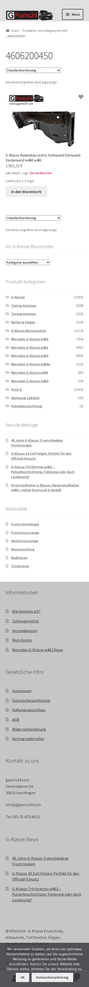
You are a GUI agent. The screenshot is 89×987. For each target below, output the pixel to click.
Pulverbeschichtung (26, 406)
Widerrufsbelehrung (29, 729)
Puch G (16, 389)
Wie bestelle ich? (26, 611)
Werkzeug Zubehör (25, 398)
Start (15, 30)
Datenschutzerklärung (31, 700)
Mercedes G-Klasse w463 (29, 355)
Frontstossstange (25, 532)
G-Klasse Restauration (28, 330)
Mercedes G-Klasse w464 (29, 381)
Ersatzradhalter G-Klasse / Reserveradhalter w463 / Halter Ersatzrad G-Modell (45, 487)
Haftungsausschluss (28, 709)
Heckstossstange (24, 541)
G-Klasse (18, 297)
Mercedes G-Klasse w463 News (37, 649)
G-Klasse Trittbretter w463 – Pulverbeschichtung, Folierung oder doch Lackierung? (42, 472)
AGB (15, 719)
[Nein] (82, 964)
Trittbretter (20, 566)
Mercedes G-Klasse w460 (29, 339)
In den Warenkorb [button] (26, 191)
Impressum (21, 690)
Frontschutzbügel (25, 524)
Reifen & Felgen (23, 322)
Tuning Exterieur (23, 305)
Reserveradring (22, 549)
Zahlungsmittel (25, 620)
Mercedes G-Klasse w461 (29, 347)
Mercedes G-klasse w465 (29, 372)
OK (23, 977)
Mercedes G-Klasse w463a (30, 364)
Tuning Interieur (23, 313)
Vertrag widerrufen (28, 738)
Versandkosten (40, 173)
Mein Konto (22, 640)
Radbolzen (19, 557)
